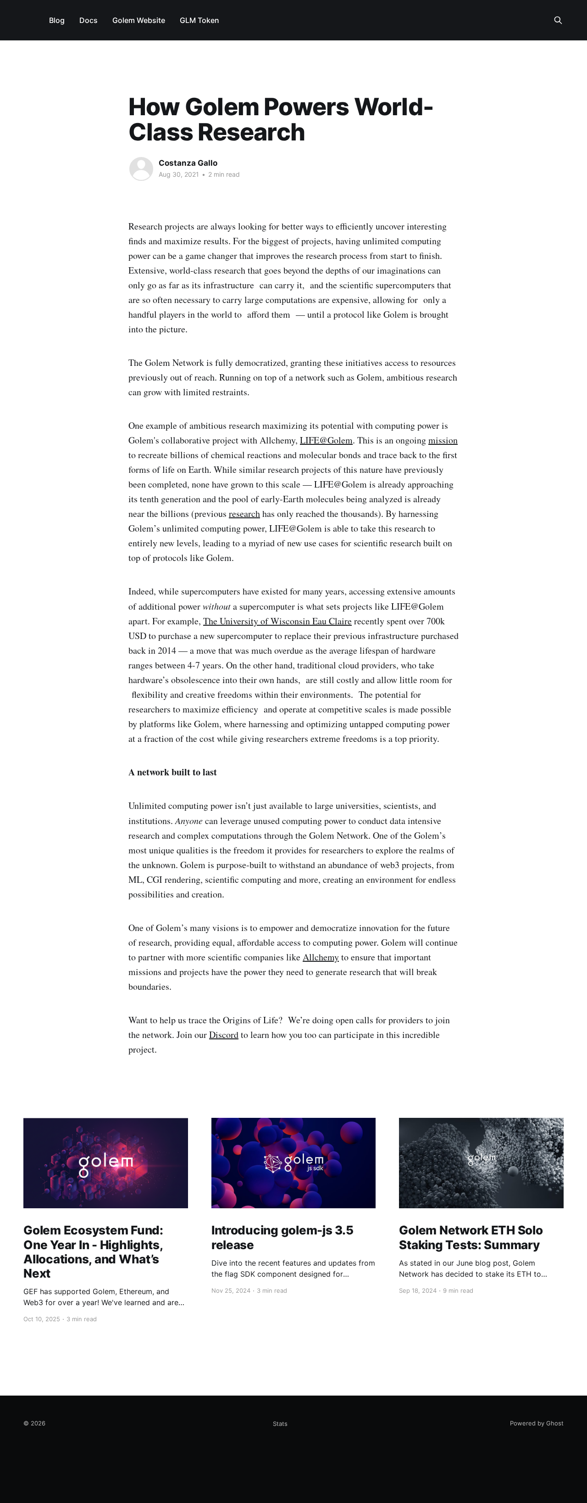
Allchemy (321, 957)
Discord (223, 1034)
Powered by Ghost (537, 1423)
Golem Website (138, 20)
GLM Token (199, 20)
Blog (57, 20)
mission (443, 440)
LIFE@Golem (326, 440)
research (244, 513)
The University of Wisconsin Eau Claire (277, 621)
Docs (88, 20)
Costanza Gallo (188, 163)
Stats (280, 1423)
